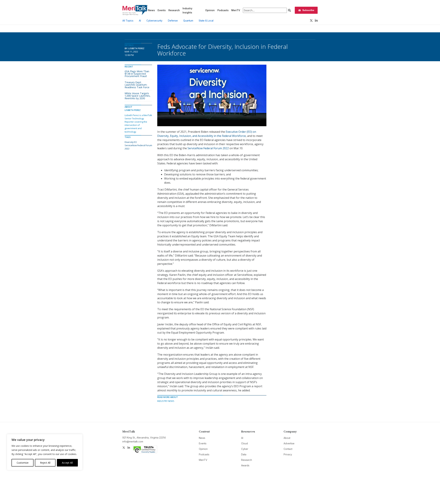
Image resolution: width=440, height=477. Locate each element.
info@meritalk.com (132, 441)
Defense (173, 20)
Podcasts (223, 10)
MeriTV (235, 10)
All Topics (127, 20)
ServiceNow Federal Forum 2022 (208, 148)
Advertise (289, 443)
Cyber (244, 448)
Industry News (165, 401)
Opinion (210, 10)
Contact (288, 448)
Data (243, 454)
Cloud (244, 443)
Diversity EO (131, 142)
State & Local (206, 20)
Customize (23, 462)
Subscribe (308, 10)
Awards (245, 465)
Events (162, 10)
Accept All (67, 462)
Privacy (288, 454)
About (287, 437)
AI (140, 20)
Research (174, 10)
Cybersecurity (154, 20)
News (151, 10)
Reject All (45, 462)
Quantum (188, 20)
